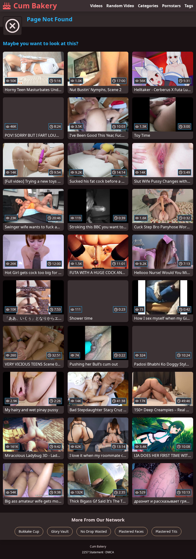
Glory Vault (60, 531)
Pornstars (171, 5)
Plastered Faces (131, 531)
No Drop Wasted (94, 531)
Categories (148, 5)
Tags (189, 5)
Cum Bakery (35, 6)
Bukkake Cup (29, 531)
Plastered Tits (166, 531)
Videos (96, 5)
